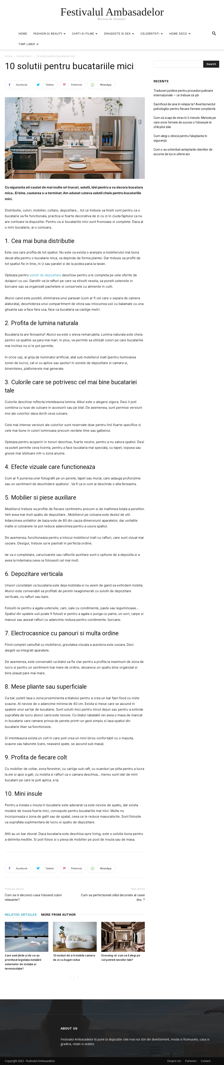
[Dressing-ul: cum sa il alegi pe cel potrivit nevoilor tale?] (123, 937)
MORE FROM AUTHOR (58, 915)
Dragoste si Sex (117, 33)
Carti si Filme (83, 33)
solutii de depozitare (45, 275)
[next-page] (77, 977)
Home (22, 33)
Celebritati (149, 33)
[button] (214, 34)
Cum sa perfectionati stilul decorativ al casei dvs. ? (113, 897)
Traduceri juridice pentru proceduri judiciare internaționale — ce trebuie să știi (183, 93)
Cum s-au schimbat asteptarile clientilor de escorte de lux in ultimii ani (183, 152)
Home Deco (178, 33)
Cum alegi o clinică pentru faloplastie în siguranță (180, 138)
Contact (205, 1061)
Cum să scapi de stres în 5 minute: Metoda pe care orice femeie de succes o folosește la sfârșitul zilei (185, 122)
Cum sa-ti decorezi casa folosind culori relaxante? (33, 897)
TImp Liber (26, 44)
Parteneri (191, 1061)
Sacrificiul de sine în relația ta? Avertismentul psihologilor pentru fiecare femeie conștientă (184, 106)
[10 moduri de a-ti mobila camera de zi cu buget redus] (74, 937)
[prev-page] (70, 977)
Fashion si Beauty (47, 33)
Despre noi (174, 1061)
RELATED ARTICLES (21, 915)
